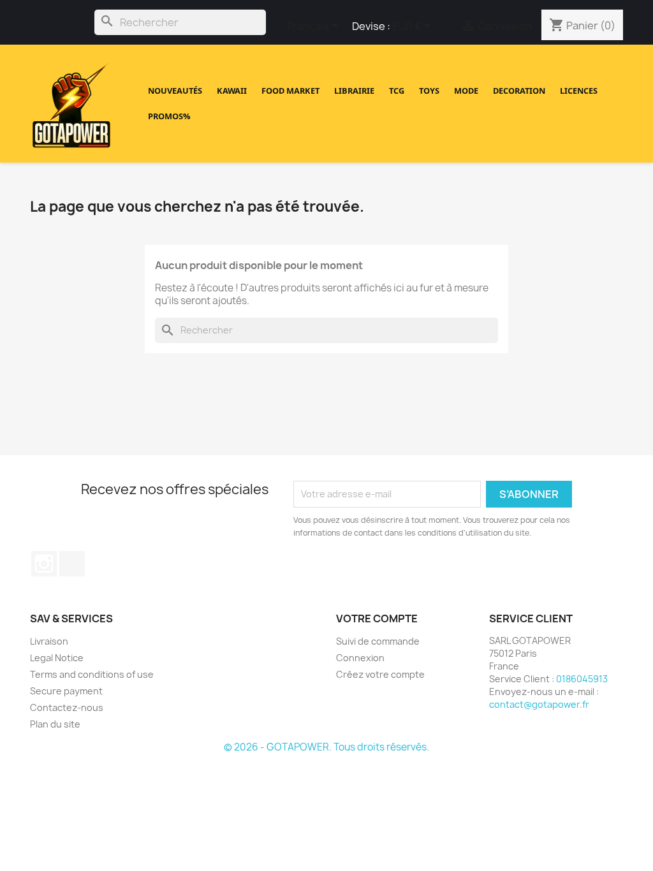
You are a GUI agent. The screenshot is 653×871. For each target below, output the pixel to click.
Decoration (519, 90)
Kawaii (232, 90)
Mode (466, 90)
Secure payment (66, 691)
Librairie (354, 90)
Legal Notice (57, 658)
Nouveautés (175, 90)
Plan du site (55, 724)
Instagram (44, 563)
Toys (429, 90)
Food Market (290, 90)
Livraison (49, 641)
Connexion (360, 658)
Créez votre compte (380, 674)
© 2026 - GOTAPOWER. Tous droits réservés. (326, 747)
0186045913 (582, 679)
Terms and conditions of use (92, 674)
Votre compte (377, 619)
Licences (579, 90)
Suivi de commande (378, 641)
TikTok (72, 563)
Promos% (169, 116)
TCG (396, 90)
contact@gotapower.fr (539, 704)
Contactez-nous (66, 707)
